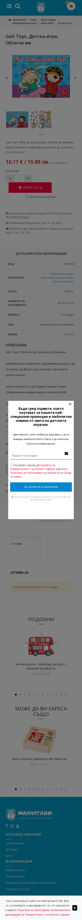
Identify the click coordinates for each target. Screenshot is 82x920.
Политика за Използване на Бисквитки (35, 473)
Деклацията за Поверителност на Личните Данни (32, 467)
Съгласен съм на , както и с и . (40, 470)
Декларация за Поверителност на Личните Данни (37, 914)
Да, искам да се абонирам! (41, 487)
